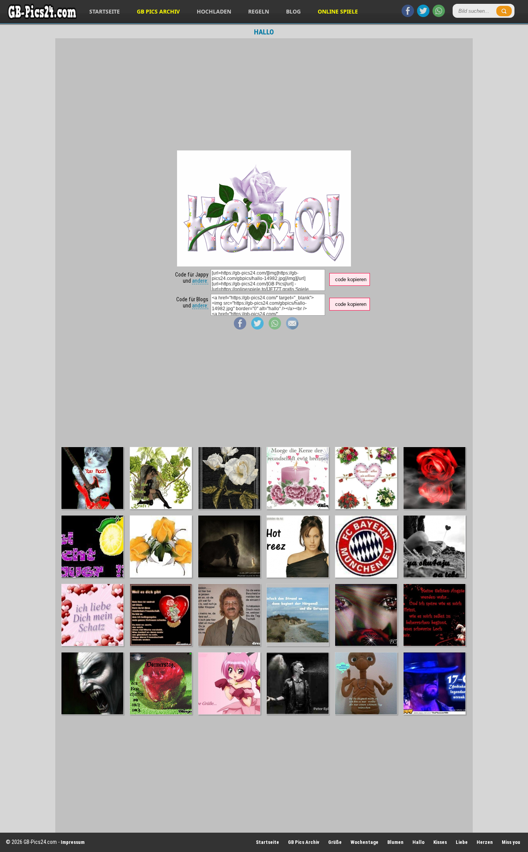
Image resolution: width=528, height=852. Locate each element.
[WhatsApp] (439, 15)
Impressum (73, 842)
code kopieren (350, 279)
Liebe (462, 842)
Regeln (258, 11)
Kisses (440, 842)
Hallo (418, 842)
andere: (200, 281)
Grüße (335, 842)
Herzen (485, 842)
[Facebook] (408, 15)
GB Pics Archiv (158, 11)
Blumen (395, 842)
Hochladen (214, 11)
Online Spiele (338, 11)
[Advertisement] (264, 94)
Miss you (511, 842)
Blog (293, 11)
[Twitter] (423, 15)
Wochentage (364, 842)
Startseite (104, 11)
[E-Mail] (292, 327)
